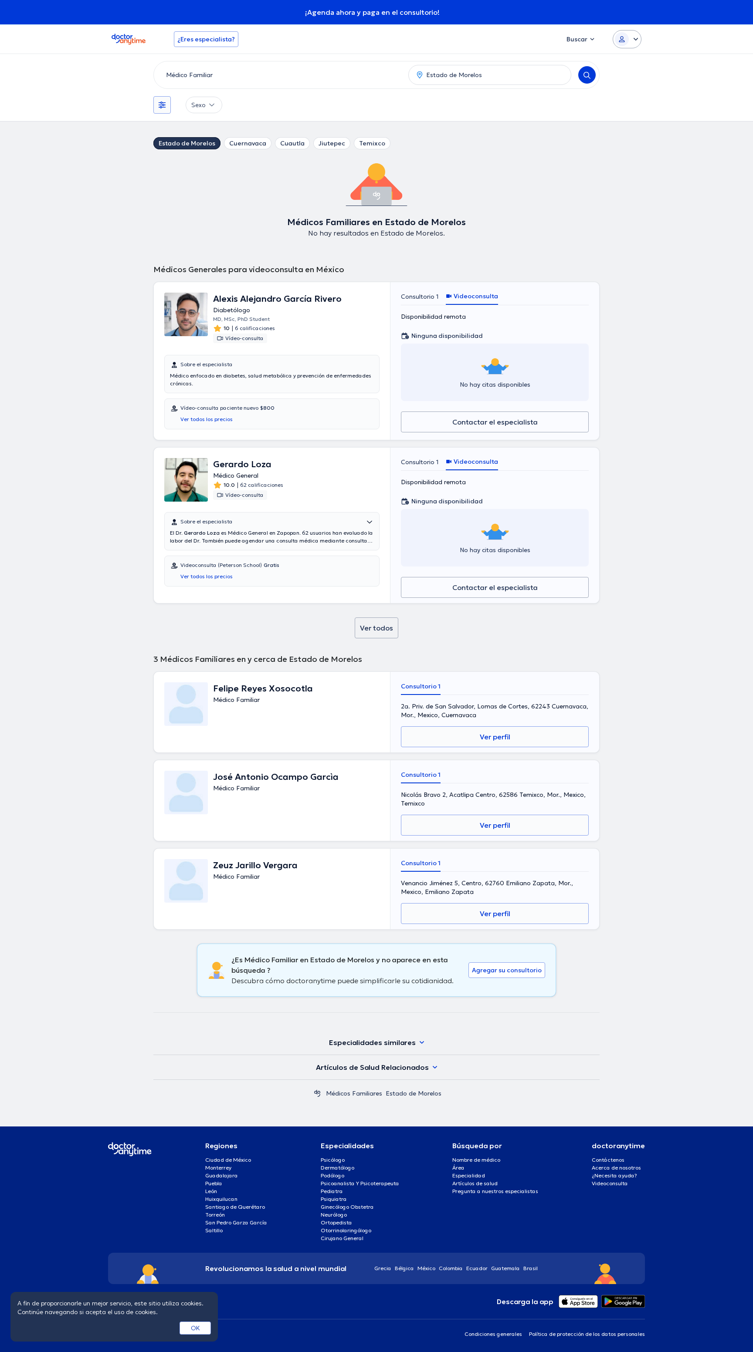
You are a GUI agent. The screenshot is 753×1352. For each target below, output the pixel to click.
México (426, 1268)
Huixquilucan (221, 1199)
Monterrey (218, 1167)
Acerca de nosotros (616, 1167)
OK (195, 1328)
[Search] (587, 75)
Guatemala (505, 1268)
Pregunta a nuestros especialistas (495, 1191)
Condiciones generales (493, 1334)
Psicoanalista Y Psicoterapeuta (360, 1183)
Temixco (372, 143)
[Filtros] (162, 105)
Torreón (215, 1214)
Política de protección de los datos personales (587, 1334)
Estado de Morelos (187, 143)
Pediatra (332, 1191)
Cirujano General (342, 1238)
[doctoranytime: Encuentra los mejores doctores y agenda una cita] (317, 1093)
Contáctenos (608, 1159)
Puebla (213, 1183)
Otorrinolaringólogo (346, 1230)
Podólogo (332, 1175)
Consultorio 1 (420, 296)
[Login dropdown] (627, 39)
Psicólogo (333, 1159)
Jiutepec (332, 143)
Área (458, 1167)
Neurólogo (334, 1214)
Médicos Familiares (354, 1093)
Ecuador (477, 1268)
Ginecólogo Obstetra (347, 1207)
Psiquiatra (334, 1199)
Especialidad (468, 1175)
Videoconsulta (610, 1183)
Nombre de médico (476, 1159)
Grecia (382, 1268)
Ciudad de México (228, 1159)
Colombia (451, 1268)
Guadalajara (221, 1175)
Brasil (530, 1268)
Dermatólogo (337, 1167)
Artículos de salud (475, 1183)
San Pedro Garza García (236, 1222)
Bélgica (404, 1268)
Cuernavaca (247, 143)
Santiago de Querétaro (235, 1207)
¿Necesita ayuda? (614, 1175)
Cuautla (292, 143)
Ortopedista (336, 1222)
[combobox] (279, 74)
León (211, 1191)
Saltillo (214, 1230)
